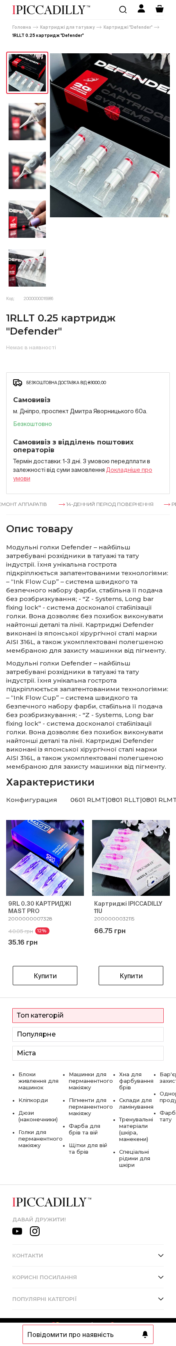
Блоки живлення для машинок (38, 1081)
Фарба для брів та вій (84, 1129)
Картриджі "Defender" (128, 27)
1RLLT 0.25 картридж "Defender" (47, 35)
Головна (21, 27)
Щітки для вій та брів (88, 1148)
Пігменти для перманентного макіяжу (91, 1106)
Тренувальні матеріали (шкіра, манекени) (136, 1129)
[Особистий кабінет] (141, 9)
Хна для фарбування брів (136, 1081)
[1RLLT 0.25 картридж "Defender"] (27, 73)
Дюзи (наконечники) (38, 1116)
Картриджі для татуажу (67, 27)
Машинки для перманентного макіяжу (91, 1081)
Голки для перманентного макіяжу (40, 1138)
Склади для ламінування (136, 1103)
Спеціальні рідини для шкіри (134, 1158)
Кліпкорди (33, 1100)
